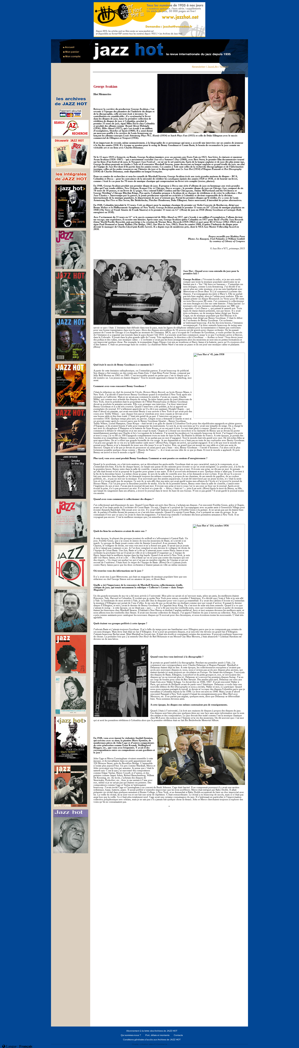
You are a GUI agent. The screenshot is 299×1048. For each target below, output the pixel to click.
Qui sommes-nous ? (131, 1035)
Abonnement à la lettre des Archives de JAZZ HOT (151, 1031)
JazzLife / (213, 67)
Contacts (178, 1035)
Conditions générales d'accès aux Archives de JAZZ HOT (152, 1039)
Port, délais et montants (157, 1035)
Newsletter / (199, 67)
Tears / (224, 67)
